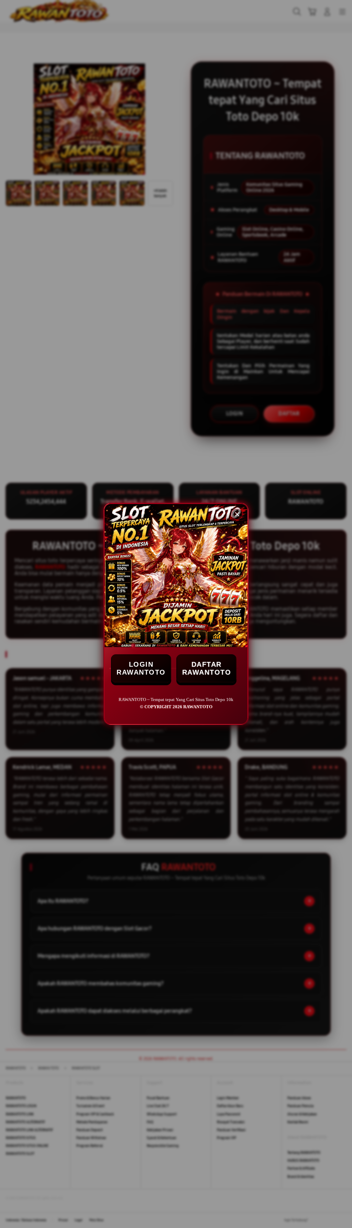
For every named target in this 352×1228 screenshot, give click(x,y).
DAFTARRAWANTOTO (206, 668)
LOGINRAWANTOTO (141, 668)
